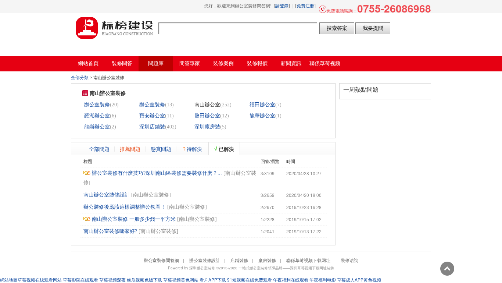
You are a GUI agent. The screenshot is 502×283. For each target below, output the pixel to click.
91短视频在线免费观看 (249, 279)
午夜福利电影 (322, 279)
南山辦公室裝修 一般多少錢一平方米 (134, 219)
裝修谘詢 (349, 260)
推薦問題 (130, 148)
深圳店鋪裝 (152, 127)
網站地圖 (9, 279)
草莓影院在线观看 (80, 279)
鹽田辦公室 (207, 115)
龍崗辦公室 (97, 127)
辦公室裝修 (97, 104)
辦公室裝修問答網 (115, 28)
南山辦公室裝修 (151, 195)
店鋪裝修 (239, 260)
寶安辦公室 (152, 115)
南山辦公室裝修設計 (106, 195)
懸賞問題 (161, 148)
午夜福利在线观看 (290, 279)
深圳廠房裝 (207, 127)
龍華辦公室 (262, 115)
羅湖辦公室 (97, 115)
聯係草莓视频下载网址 (308, 260)
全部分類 (80, 77)
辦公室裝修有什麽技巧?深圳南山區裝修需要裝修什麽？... (157, 173)
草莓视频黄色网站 (180, 279)
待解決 (192, 148)
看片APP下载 (213, 279)
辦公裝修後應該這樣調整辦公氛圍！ (124, 207)
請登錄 (281, 5)
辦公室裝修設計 (204, 260)
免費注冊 (305, 5)
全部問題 (99, 148)
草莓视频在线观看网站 (40, 279)
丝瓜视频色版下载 (144, 279)
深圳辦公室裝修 (202, 267)
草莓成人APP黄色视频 (359, 279)
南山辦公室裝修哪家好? (110, 231)
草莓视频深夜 (112, 279)
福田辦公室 (262, 104)
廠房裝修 (267, 260)
